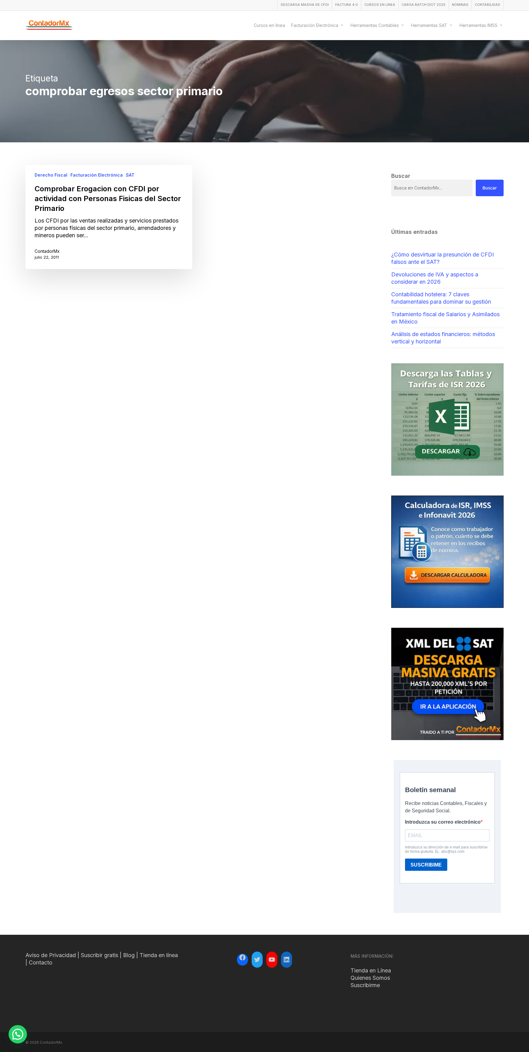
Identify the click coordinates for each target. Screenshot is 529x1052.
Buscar (489, 188)
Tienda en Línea (371, 970)
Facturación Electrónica (96, 175)
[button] (18, 1034)
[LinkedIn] (286, 959)
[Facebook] (242, 958)
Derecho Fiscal (51, 175)
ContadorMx (47, 251)
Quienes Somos (370, 978)
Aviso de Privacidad (50, 955)
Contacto (40, 962)
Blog (129, 955)
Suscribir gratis (99, 955)
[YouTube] (271, 959)
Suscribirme (365, 985)
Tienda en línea (159, 955)
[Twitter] (257, 959)
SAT (130, 175)
